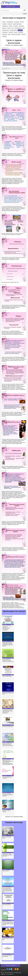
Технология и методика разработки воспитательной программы (7, 794)
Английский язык (10, 21)
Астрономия (16, 21)
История (10, 26)
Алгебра (3, 21)
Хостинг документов (9, 974)
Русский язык (4, 32)
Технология (11, 32)
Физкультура (20, 32)
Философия (4, 34)
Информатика (5, 26)
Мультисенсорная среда (7, 676)
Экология (23, 34)
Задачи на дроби (5, 870)
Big (11, 2)
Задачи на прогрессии (6, 904)
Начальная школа (18, 28)
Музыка (9, 28)
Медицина (4, 28)
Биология (22, 21)
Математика (21, 26)
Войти (25, 13)
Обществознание (5, 30)
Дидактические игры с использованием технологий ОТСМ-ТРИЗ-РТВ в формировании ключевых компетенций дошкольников (7, 762)
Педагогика (20, 30)
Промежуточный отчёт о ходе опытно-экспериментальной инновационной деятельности (7, 627)
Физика (15, 32)
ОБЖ (23, 28)
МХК (12, 28)
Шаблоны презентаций (16, 34)
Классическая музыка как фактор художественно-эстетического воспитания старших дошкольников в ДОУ (7, 889)
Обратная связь (18, 972)
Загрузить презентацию (10, 6)
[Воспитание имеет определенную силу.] (14, 281)
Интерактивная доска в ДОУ (7, 726)
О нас (3, 972)
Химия (9, 34)
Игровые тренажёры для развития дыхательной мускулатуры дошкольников (7, 744)
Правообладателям (9, 972)
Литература (15, 26)
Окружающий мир (13, 30)
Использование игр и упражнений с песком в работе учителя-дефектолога (7, 660)
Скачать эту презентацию (14, 45)
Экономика (4, 36)
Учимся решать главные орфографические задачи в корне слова (7, 855)
